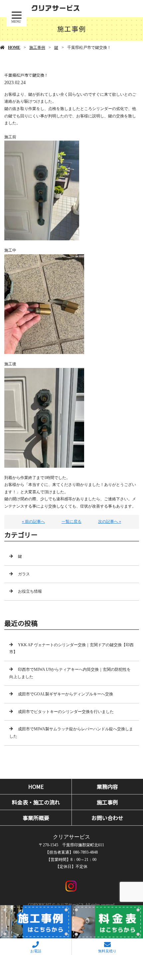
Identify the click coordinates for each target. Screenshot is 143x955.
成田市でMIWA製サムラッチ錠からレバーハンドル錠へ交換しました (71, 733)
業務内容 (107, 786)
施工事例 (37, 47)
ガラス (24, 574)
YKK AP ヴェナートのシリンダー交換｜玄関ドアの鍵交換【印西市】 (71, 649)
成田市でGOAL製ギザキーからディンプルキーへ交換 (65, 694)
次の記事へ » (109, 521)
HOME (14, 47)
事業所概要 (36, 818)
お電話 (35, 951)
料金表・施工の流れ (36, 802)
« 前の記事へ (33, 521)
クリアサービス (71, 837)
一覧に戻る (71, 521)
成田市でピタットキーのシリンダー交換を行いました (66, 711)
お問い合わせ (107, 818)
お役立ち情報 (30, 591)
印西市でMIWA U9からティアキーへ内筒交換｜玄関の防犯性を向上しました (70, 673)
